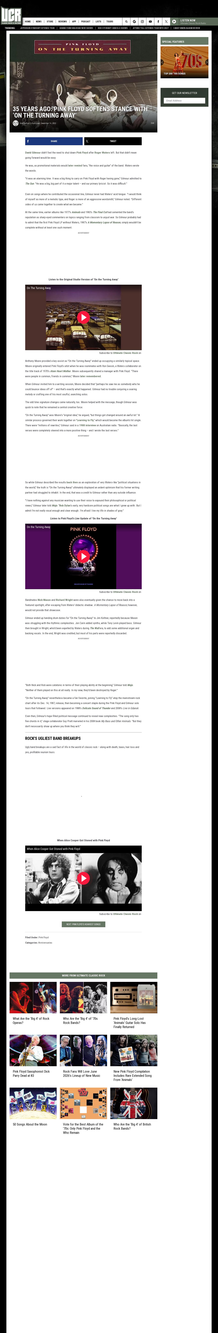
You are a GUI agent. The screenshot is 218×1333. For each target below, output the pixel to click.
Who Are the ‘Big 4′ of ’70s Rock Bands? (80, 1021)
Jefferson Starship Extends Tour (37, 28)
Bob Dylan (65, 505)
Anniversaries (45, 942)
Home (28, 21)
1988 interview (87, 425)
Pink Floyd (82, 152)
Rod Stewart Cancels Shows (113, 28)
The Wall (94, 628)
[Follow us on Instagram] (142, 22)
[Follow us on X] (166, 22)
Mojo (54, 505)
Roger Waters (102, 152)
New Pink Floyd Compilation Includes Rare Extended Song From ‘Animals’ (132, 1075)
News (38, 21)
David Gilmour (33, 152)
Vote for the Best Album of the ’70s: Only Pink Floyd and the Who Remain (83, 1128)
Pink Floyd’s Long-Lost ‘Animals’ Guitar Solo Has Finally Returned (129, 1023)
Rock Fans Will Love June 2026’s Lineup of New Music (81, 1073)
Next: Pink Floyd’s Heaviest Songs (84, 924)
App (74, 21)
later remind (75, 165)
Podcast (85, 21)
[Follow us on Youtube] (150, 22)
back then (72, 482)
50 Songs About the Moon (30, 1124)
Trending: (10, 28)
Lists (98, 21)
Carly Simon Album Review (186, 28)
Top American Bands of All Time (182, 73)
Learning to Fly (85, 420)
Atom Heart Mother (60, 371)
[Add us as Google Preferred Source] (134, 22)
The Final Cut (100, 212)
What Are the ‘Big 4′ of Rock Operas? (31, 1021)
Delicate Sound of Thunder (96, 708)
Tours (109, 21)
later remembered (90, 376)
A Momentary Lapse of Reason (104, 222)
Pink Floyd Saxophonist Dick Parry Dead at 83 (31, 1073)
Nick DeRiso (25, 123)
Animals (76, 212)
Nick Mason (44, 599)
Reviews (62, 21)
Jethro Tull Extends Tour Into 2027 (151, 28)
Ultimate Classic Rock (125, 352)
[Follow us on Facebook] (158, 22)
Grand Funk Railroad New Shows (76, 28)
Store (50, 21)
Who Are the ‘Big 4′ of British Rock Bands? (132, 1126)
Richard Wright (64, 599)
